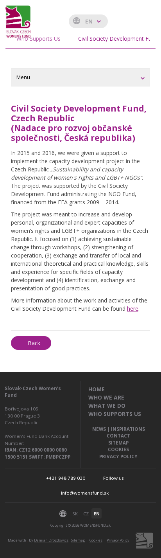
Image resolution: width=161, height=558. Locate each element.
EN (97, 514)
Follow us (113, 478)
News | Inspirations (118, 429)
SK (75, 514)
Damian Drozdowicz (51, 540)
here (132, 308)
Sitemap (118, 443)
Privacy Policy (118, 456)
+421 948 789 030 (65, 478)
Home (96, 389)
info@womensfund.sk (85, 493)
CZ (86, 514)
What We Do (106, 405)
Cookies (118, 449)
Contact (118, 436)
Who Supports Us (114, 414)
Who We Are (106, 397)
